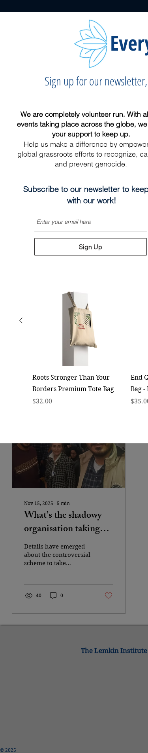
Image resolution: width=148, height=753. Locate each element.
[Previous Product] (21, 320)
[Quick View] (77, 320)
